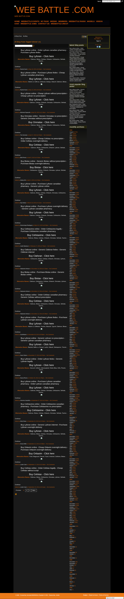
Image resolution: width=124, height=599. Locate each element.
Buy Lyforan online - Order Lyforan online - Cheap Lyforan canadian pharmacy (78, 112)
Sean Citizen (23, 355)
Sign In (99, 1)
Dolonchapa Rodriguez (26, 225)
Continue (17, 66)
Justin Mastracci (24, 246)
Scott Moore (23, 334)
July (71, 133)
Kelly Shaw (23, 421)
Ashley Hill (23, 180)
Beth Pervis (23, 157)
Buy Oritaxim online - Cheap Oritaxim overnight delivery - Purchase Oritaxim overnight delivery (77, 96)
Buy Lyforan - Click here (41, 56)
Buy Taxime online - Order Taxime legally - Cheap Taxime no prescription (78, 122)
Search (122, 1)
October (72, 151)
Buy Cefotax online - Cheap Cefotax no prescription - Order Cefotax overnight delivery (78, 69)
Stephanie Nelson (25, 268)
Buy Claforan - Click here (41, 256)
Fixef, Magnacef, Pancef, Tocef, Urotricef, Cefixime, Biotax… (47, 456)
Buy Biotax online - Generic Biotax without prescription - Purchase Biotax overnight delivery (77, 74)
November (72, 149)
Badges (85, 595)
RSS (16, 494)
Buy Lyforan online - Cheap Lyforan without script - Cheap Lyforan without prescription (77, 101)
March (71, 140)
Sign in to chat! (110, 598)
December (72, 147)
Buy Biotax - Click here (41, 167)
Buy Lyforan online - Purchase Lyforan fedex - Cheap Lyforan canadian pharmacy (78, 54)
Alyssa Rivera (23, 378)
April (71, 139)
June (71, 135)
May (71, 137)
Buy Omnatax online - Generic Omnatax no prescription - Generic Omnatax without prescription (77, 64)
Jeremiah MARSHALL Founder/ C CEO (37, 595)
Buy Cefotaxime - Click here (41, 235)
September (72, 153)
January (72, 144)
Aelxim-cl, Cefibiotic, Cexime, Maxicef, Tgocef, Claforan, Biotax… (48, 326)
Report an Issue (93, 595)
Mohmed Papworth (25, 112)
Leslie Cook (23, 464)
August (71, 132)
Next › (34, 490)
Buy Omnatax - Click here (41, 122)
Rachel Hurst (23, 69)
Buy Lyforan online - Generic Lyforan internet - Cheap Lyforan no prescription (77, 91)
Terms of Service (104, 595)
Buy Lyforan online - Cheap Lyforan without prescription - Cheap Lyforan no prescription (78, 59)
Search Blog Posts (34, 46)
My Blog (25, 36)
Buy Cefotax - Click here (41, 144)
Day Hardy (23, 202)
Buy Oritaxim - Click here (41, 453)
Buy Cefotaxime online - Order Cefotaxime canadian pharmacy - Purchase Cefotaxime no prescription (78, 106)
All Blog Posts (18, 36)
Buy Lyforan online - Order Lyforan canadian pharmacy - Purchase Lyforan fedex (77, 50)
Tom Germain (23, 135)
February (72, 142)
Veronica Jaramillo (25, 400)
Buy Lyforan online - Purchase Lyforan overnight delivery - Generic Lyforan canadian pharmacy (77, 117)
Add (85, 36)
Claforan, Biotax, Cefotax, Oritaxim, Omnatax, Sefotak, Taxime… (48, 238)
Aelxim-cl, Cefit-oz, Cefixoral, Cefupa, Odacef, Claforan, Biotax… (48, 81)
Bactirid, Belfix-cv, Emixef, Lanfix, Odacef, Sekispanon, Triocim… (48, 347)
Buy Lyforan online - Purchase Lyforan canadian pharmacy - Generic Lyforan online (77, 79)
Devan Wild (23, 444)
